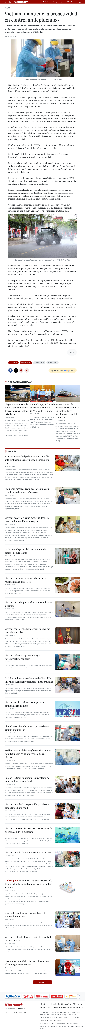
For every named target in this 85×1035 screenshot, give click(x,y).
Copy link (26, 370)
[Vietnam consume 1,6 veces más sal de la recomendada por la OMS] (67, 585)
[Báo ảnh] (41, 996)
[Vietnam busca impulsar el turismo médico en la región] (67, 609)
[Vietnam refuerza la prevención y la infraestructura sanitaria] (67, 662)
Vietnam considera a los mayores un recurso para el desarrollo (27, 630)
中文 (68, 1)
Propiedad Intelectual (48, 1004)
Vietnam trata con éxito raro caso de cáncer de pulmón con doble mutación (28, 830)
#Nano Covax (52, 362)
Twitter (16, 370)
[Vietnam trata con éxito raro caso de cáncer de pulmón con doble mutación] (67, 835)
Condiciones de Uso (64, 1004)
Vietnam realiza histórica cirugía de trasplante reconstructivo (28, 938)
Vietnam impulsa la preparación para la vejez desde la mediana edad (27, 806)
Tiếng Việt (42, 2)
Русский (73, 2)
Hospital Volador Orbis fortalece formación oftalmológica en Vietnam (27, 962)
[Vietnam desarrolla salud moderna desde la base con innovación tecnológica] (67, 524)
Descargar (42, 982)
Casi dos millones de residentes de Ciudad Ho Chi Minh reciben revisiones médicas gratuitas (29, 680)
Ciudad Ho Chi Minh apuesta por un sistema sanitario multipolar (27, 728)
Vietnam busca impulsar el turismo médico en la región (28, 604)
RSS (74, 1004)
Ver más (12, 451)
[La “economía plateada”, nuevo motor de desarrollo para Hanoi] (67, 556)
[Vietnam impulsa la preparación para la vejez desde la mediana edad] (67, 811)
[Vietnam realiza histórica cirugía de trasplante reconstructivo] (67, 943)
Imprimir (21, 370)
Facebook (10, 370)
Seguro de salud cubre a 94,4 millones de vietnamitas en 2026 (25, 914)
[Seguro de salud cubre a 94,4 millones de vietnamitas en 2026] (67, 919)
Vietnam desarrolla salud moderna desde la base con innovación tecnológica (27, 519)
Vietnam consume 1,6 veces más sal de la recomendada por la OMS (25, 580)
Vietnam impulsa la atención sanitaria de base (28, 852)
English (49, 2)
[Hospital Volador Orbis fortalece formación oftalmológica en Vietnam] (67, 967)
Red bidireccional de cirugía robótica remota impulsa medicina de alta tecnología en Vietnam (28, 754)
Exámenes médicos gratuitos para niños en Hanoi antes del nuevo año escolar (27, 490)
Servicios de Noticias (59, 1007)
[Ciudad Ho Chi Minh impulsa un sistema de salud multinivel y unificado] (67, 784)
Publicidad (71, 1007)
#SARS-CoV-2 (39, 362)
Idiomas (42, 1007)
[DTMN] (26, 996)
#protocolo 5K (26, 362)
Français (56, 2)
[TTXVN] (69, 996)
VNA (49, 1007)
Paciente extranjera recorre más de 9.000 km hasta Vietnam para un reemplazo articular (28, 884)
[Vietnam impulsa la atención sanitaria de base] (67, 859)
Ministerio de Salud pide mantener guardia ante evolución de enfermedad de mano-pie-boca (27, 460)
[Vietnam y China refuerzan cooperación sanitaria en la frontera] (67, 709)
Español (62, 2)
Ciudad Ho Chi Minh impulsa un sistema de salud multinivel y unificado (27, 779)
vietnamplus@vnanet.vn (53, 1021)
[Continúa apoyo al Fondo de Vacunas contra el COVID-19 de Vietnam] (42, 393)
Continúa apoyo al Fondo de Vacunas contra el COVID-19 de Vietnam (42, 407)
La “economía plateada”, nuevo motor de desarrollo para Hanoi (25, 551)
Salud (7, 8)
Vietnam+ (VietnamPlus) (21, 1)
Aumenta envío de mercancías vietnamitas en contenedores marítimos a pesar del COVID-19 (67, 411)
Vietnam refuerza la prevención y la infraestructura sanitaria (22, 657)
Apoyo (80, 1004)
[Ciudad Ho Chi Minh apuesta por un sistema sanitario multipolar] (67, 733)
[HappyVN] (55, 996)
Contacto (80, 1007)
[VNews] (78, 996)
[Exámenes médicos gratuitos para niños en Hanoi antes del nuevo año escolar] (67, 495)
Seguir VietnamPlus (57, 370)
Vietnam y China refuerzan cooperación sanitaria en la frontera (25, 704)
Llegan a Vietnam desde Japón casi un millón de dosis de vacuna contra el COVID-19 (17, 409)
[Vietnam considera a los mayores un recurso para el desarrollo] (67, 635)
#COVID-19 (13, 362)
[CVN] (12, 996)
